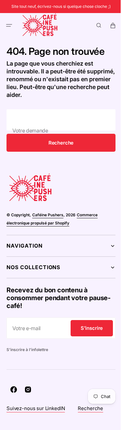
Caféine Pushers (47, 214)
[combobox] (59, 120)
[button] (9, 25)
